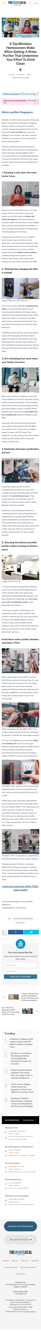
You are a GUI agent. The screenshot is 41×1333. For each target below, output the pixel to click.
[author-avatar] (20, 69)
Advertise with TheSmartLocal (20, 1226)
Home (29, 74)
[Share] (15, 932)
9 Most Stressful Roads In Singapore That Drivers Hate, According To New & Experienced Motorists (22, 1074)
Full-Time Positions (11, 1267)
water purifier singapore (23, 918)
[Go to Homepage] (17, 3)
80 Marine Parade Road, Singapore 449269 (22, 1172)
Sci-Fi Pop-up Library (12, 1163)
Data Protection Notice (28, 1267)
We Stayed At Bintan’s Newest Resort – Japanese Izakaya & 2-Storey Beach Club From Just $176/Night (22, 1102)
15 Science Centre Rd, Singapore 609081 (21, 1204)
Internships (35, 1261)
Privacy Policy (20, 1274)
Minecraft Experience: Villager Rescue (19, 1147)
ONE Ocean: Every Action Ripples (17, 1196)
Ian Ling (12, 74)
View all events (28, 1120)
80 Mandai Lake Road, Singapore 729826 (21, 1155)
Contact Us (24, 1261)
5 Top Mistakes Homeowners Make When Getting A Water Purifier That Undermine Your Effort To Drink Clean (20, 53)
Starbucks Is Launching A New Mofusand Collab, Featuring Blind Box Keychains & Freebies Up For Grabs (21, 1058)
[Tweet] (31, 932)
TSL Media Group (29, 1311)
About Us (14, 1261)
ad (9, 918)
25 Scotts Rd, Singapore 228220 (19, 1188)
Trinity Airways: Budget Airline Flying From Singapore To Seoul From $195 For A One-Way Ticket (22, 1088)
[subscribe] (31, 1240)
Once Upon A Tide (11, 1128)
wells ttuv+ (20, 923)
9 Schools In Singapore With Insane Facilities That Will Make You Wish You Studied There (21, 1043)
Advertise (5, 1261)
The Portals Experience (13, 1179)
